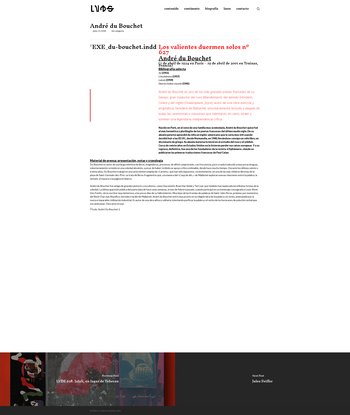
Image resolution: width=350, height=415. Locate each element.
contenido (171, 9)
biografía (211, 9)
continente (192, 9)
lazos (227, 9)
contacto (242, 9)
